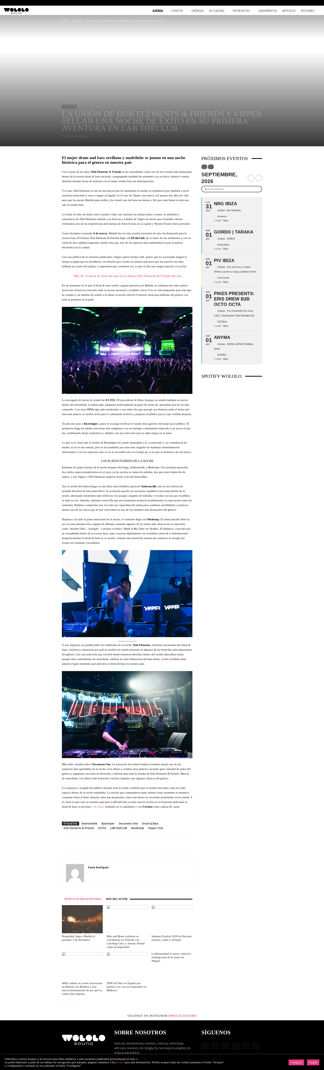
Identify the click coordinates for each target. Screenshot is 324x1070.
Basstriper (108, 823)
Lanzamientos (267, 11)
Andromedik (89, 823)
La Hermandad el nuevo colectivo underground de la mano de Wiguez (171, 957)
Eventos (177, 11)
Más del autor (117, 899)
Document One (128, 823)
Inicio (65, 21)
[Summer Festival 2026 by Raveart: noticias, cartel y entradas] (172, 919)
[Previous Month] (251, 178)
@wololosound (183, 1015)
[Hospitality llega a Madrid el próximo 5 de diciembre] (82, 919)
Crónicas (197, 11)
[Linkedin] (299, 3)
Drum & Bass (150, 823)
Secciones (307, 11)
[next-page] (70, 1001)
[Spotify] (305, 3)
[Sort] (211, 166)
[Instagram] (293, 3)
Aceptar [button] (313, 1062)
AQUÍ (120, 1062)
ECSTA (102, 828)
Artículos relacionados (82, 899)
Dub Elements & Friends (79, 828)
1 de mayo (98, 806)
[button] (281, 2)
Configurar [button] (296, 1062)
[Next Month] (259, 178)
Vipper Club (155, 828)
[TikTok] (311, 3)
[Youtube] (317, 3)
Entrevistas (241, 11)
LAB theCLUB (118, 828)
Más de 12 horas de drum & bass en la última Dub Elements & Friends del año (127, 276)
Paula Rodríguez (77, 136)
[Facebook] (286, 3)
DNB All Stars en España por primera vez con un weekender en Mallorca (126, 987)
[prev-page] (64, 1001)
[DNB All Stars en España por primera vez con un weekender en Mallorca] (127, 966)
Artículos (289, 11)
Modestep (137, 828)
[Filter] (204, 166)
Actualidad (216, 11)
